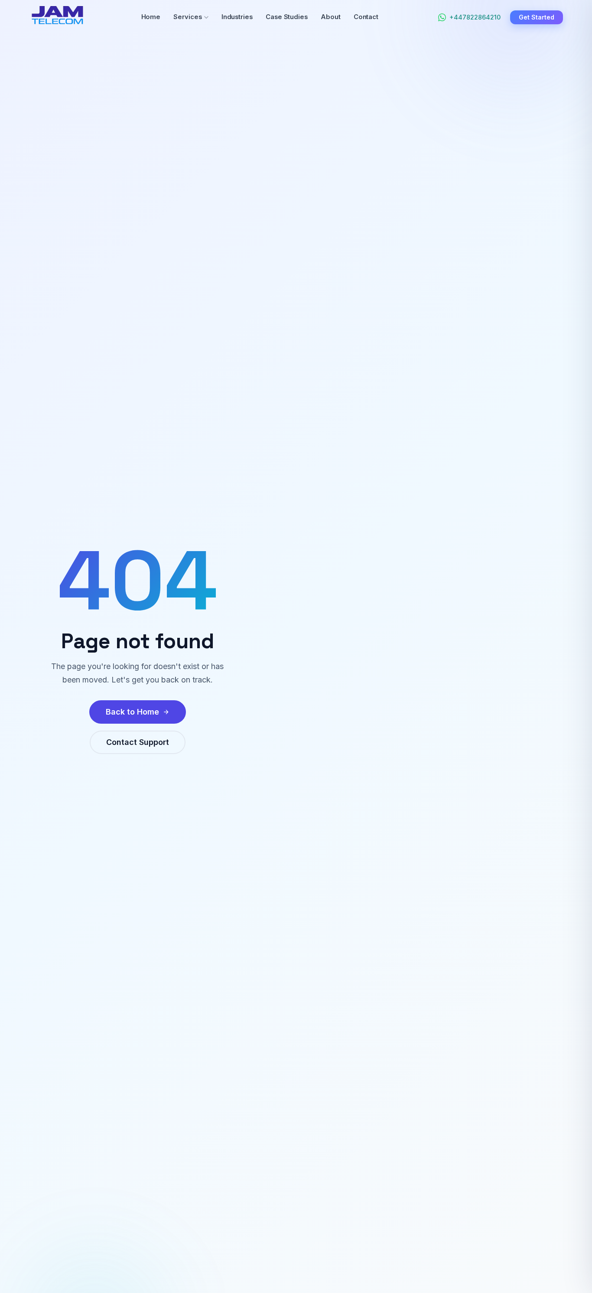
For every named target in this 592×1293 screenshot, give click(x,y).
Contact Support (137, 742)
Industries (237, 17)
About (331, 17)
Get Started (536, 17)
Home (151, 17)
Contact (366, 17)
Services (187, 17)
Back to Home (132, 711)
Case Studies (287, 17)
